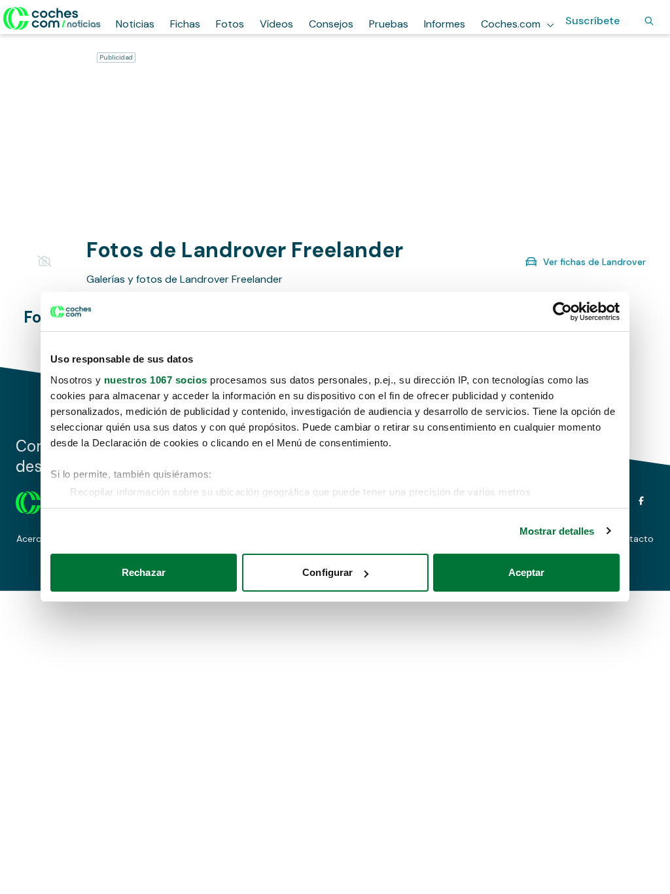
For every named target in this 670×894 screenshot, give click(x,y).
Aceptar (526, 572)
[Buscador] (649, 21)
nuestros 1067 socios (155, 379)
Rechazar (144, 572)
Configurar (327, 572)
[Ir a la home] (52, 18)
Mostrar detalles (557, 531)
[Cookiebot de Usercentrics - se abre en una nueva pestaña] (562, 311)
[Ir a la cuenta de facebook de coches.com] (641, 501)
